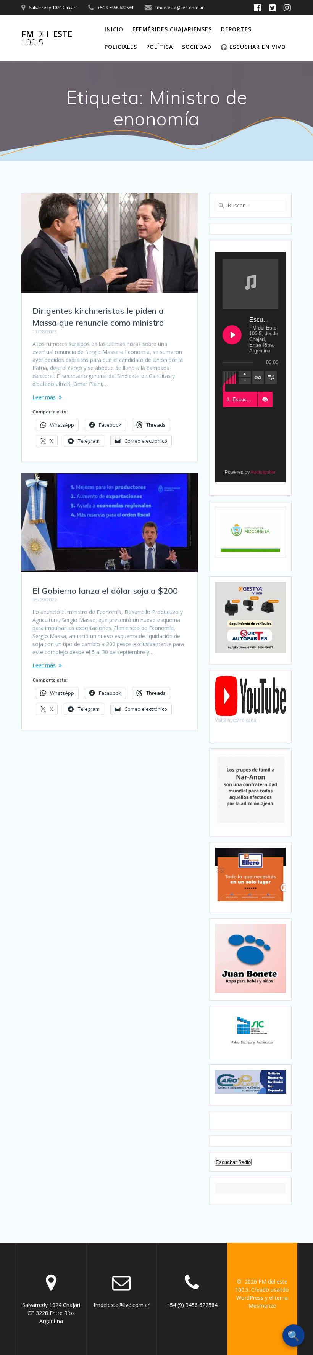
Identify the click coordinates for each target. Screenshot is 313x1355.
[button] (265, 399)
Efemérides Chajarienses (172, 29)
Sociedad (196, 46)
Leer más (44, 397)
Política (159, 46)
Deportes (236, 29)
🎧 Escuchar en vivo (253, 46)
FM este (46, 38)
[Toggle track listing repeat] (258, 377)
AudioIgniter (263, 472)
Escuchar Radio (233, 1162)
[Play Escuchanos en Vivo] (232, 334)
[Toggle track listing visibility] (271, 377)
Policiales (121, 46)
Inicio (114, 29)
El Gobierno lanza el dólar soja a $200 (105, 591)
